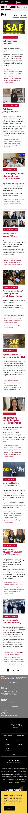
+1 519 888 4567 (15, 727)
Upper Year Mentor (13, 71)
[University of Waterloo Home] (6, 2)
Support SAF (4, 710)
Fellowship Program (9, 315)
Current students (13, 75)
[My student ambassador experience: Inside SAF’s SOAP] (14, 341)
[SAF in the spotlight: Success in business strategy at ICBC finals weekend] (14, 160)
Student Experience (9, 69)
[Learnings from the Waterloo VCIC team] (14, 219)
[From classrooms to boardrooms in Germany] (14, 606)
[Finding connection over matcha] (14, 27)
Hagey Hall (4, 693)
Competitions (7, 199)
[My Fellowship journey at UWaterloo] (14, 95)
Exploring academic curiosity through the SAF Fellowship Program (12, 420)
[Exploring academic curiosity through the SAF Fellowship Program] (14, 404)
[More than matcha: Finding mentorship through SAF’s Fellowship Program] (14, 277)
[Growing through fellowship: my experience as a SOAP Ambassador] (14, 536)
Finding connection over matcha (10, 42)
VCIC (12, 258)
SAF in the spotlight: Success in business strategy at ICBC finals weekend (13, 176)
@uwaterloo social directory (14, 762)
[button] (20, 2)
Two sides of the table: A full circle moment (11, 484)
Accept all (9, 808)
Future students (12, 80)
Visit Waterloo (4, 714)
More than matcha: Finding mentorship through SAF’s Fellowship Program (13, 293)
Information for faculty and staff (9, 715)
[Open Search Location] (26, 2)
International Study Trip (10, 652)
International (21, 664)
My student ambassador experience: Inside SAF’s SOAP (14, 355)
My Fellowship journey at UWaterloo (10, 110)
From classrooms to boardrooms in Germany (12, 621)
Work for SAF (4, 712)
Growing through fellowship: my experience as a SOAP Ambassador (12, 552)
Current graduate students (16, 587)
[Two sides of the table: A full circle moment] (14, 469)
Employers (19, 264)
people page (15, 706)
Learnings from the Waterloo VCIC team (10, 234)
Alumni (10, 146)
